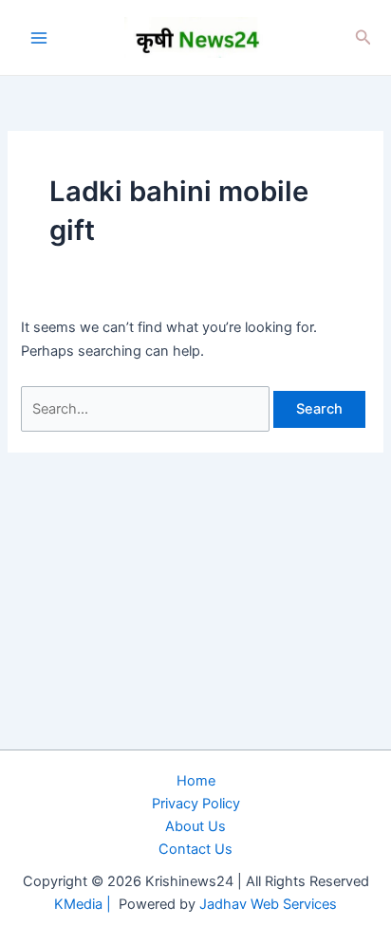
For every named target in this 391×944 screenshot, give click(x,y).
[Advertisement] (195, 723)
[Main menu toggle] (39, 38)
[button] (363, 37)
